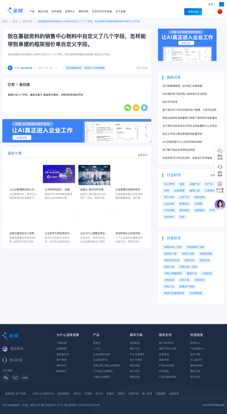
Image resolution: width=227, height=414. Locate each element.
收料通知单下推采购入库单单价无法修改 (184, 94)
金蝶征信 (174, 393)
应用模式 (210, 190)
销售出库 (189, 260)
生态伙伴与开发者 (102, 11)
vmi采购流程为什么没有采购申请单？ (183, 142)
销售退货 (205, 260)
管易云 (77, 393)
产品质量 (169, 210)
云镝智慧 (160, 393)
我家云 (121, 393)
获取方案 (193, 12)
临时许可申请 (169, 102)
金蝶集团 (10, 393)
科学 (212, 210)
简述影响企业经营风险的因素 (129, 233)
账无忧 (99, 393)
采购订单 (184, 280)
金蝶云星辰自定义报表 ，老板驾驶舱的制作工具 (23, 233)
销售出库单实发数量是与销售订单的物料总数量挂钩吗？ (191, 118)
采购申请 (169, 280)
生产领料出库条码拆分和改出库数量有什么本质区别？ (189, 126)
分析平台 (184, 197)
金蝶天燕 (134, 393)
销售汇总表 (188, 253)
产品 (32, 11)
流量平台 (195, 184)
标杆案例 (57, 11)
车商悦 (88, 393)
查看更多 (143, 155)
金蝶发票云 (64, 393)
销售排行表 (170, 253)
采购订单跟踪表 (173, 273)
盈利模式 (184, 210)
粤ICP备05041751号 (52, 405)
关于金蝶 (120, 11)
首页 (4, 21)
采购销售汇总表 (195, 247)
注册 (221, 4)
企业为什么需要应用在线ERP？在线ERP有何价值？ (93, 233)
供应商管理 (195, 293)
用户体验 (169, 197)
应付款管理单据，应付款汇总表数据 (182, 86)
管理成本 (184, 203)
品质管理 (179, 190)
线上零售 (169, 184)
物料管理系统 (73, 68)
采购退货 (200, 280)
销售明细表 (206, 253)
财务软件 (169, 217)
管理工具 (195, 190)
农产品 (208, 184)
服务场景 (200, 197)
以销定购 (207, 273)
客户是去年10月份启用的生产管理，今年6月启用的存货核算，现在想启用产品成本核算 (190, 110)
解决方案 (43, 11)
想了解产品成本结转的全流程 (178, 150)
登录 (210, 4)
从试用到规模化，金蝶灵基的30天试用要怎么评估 (58, 189)
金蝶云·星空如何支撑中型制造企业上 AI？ (93, 189)
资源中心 (70, 11)
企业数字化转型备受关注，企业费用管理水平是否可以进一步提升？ (58, 233)
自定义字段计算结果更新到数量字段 (182, 134)
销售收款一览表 (173, 247)
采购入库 (169, 286)
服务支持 (83, 11)
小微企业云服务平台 (43, 393)
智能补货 (192, 273)
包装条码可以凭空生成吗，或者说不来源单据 (187, 158)
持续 (166, 190)
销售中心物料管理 (94, 68)
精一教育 (147, 393)
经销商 (198, 203)
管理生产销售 (186, 286)
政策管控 (200, 210)
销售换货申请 (171, 260)
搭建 (181, 184)
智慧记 (110, 393)
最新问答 (27, 21)
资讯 (14, 21)
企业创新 (169, 203)
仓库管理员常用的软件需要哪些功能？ (129, 189)
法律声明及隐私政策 (213, 405)
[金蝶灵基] (187, 30)
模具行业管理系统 (174, 293)
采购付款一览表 (188, 267)
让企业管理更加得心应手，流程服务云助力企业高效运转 (23, 189)
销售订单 (169, 267)
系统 (181, 217)
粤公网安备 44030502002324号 (82, 405)
